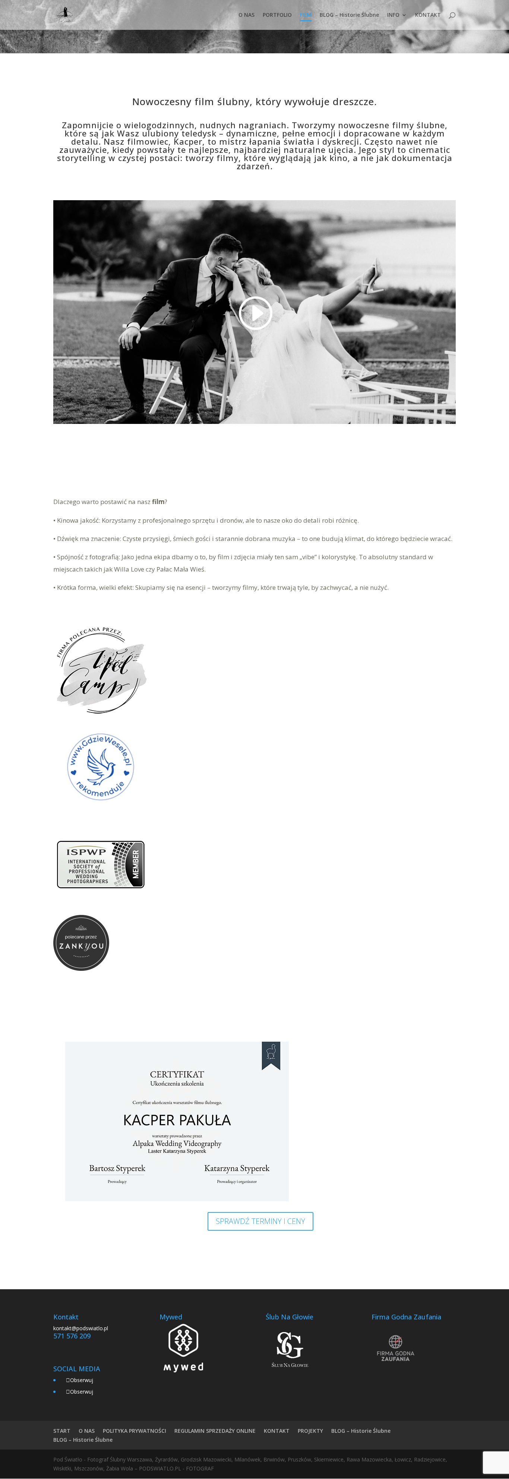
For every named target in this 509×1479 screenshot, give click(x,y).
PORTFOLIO (277, 15)
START (61, 1430)
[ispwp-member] (100, 910)
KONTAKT (428, 15)
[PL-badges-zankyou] (81, 968)
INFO (393, 15)
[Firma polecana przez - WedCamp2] (100, 715)
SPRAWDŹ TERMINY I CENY (260, 1221)
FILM (306, 15)
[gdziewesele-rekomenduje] (100, 812)
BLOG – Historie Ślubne (349, 15)
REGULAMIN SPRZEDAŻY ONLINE (215, 1430)
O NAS (246, 15)
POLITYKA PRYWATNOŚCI (134, 1430)
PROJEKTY (310, 1430)
